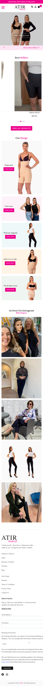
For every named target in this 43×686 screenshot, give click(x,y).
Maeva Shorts (22, 112)
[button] (18, 121)
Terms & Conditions (8, 584)
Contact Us (5, 593)
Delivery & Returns (8, 554)
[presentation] (4, 47)
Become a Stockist (8, 562)
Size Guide (5, 576)
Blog (3, 570)
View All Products (21, 128)
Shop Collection (21, 36)
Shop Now (9, 169)
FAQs (3, 558)
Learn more (6, 662)
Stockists (4, 566)
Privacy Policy (6, 588)
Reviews (4, 580)
